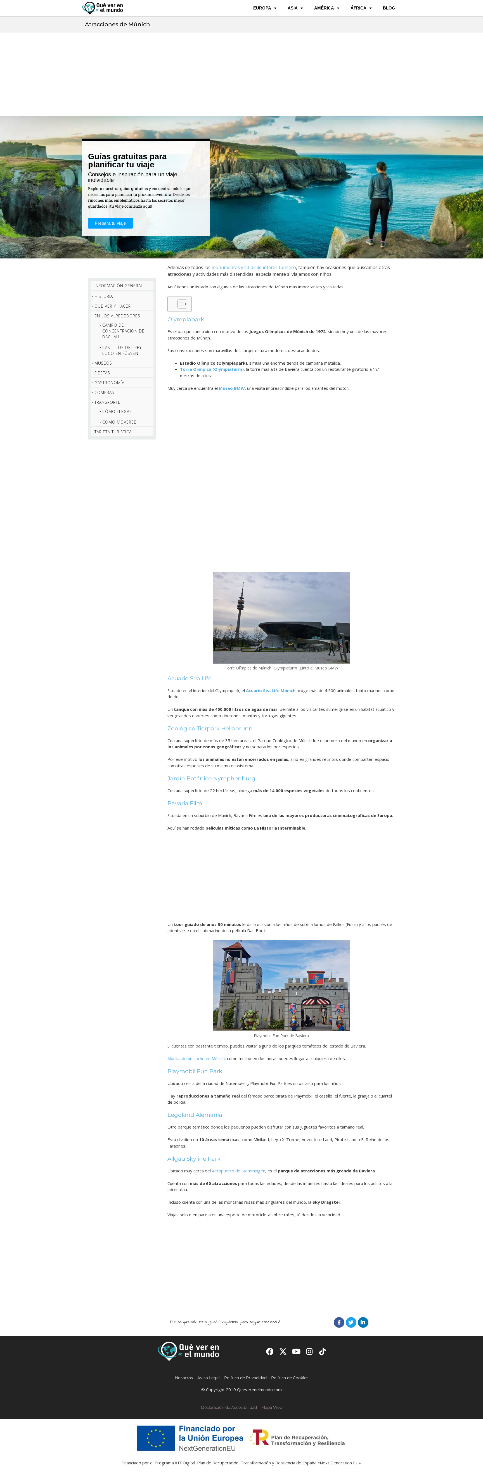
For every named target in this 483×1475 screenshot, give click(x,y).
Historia (103, 296)
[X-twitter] (283, 1351)
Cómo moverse (119, 422)
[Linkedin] (363, 1322)
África (358, 8)
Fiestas (102, 373)
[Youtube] (296, 1351)
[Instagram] (310, 1351)
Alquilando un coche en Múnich (196, 1058)
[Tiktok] (323, 1351)
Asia (293, 8)
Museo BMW (232, 388)
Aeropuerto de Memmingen (238, 1171)
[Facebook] (339, 1322)
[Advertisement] (241, 74)
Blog (389, 8)
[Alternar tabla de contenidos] (179, 304)
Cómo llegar (117, 411)
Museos (103, 363)
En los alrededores (117, 316)
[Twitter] (351, 1322)
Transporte (107, 402)
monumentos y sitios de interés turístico (254, 267)
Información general (118, 285)
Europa (262, 8)
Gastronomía (109, 382)
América (324, 8)
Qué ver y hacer (112, 306)
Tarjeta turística (113, 431)
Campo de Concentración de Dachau (123, 330)
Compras (104, 392)
